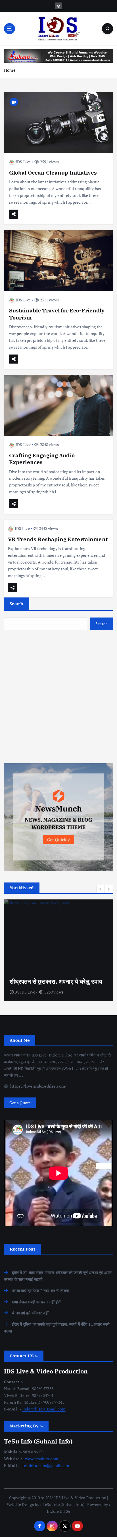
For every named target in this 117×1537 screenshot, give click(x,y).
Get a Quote (20, 1102)
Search (17, 603)
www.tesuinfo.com (41, 1458)
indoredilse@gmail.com (44, 1409)
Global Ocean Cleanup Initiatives (53, 172)
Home (10, 70)
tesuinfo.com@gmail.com (45, 1465)
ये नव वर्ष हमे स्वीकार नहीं (30, 1313)
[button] (100, 889)
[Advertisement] (58, 696)
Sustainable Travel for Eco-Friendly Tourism (57, 314)
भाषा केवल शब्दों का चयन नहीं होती (36, 1302)
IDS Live (23, 161)
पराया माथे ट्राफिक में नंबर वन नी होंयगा (40, 1290)
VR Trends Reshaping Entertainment (58, 539)
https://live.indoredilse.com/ (37, 1086)
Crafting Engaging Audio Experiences (42, 459)
